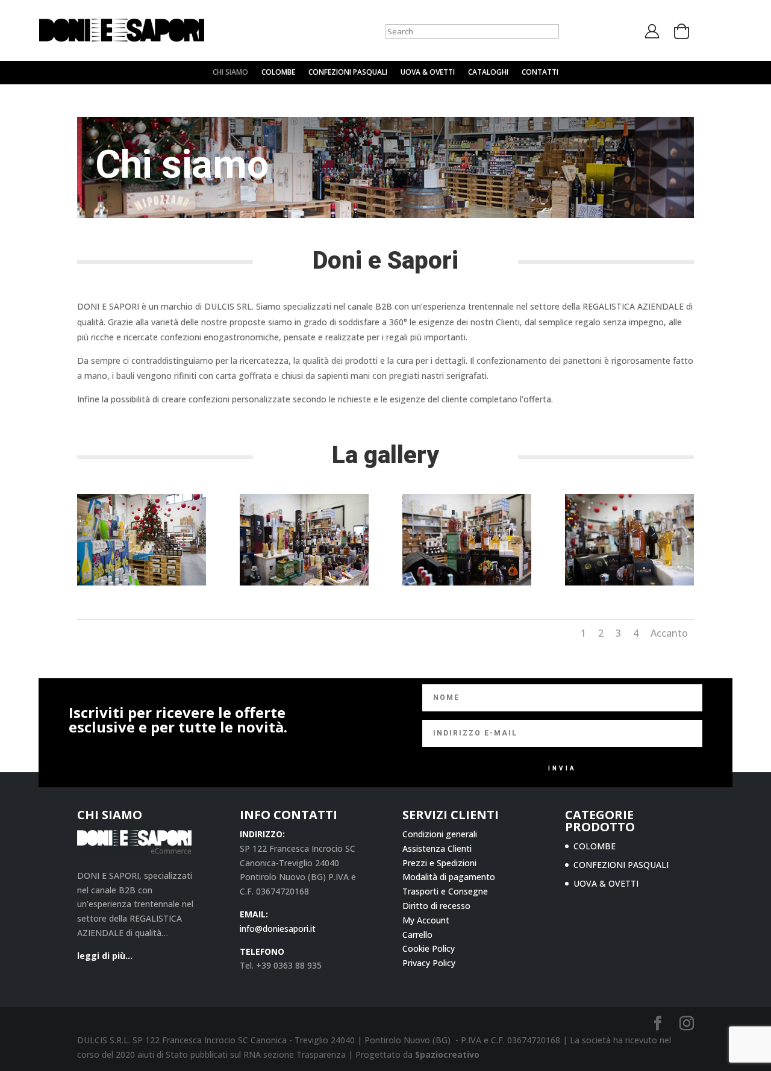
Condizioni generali (439, 834)
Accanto (669, 633)
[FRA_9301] (304, 582)
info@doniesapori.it (278, 928)
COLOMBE (278, 72)
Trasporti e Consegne (445, 891)
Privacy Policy (428, 963)
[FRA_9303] (629, 582)
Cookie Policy (428, 948)
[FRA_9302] (466, 582)
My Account (425, 920)
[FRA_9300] (141, 582)
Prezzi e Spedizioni (439, 863)
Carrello (417, 934)
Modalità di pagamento (448, 876)
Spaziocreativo (447, 1054)
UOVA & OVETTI (428, 72)
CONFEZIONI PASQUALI (347, 72)
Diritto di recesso (436, 905)
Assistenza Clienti (437, 848)
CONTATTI (540, 72)
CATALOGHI (488, 72)
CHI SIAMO (230, 72)
